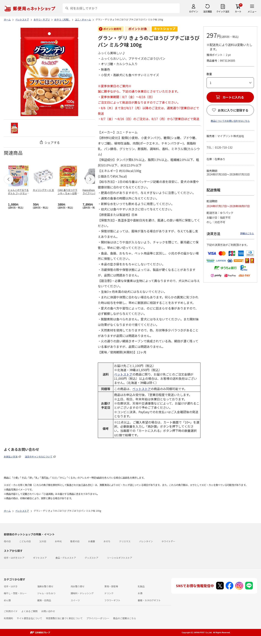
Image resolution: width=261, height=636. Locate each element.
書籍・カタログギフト (149, 600)
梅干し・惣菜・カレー (15, 593)
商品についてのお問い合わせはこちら (230, 120)
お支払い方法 (11, 456)
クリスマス (124, 541)
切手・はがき (11, 586)
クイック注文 (222, 11)
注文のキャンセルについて (38, 456)
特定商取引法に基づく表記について (64, 618)
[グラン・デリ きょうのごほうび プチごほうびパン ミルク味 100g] (14, 128)
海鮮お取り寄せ (45, 586)
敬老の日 (74, 541)
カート (238, 11)
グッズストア (91, 557)
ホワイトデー (168, 541)
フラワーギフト (112, 600)
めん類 (7, 600)
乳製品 (141, 586)
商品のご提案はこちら (124, 618)
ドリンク (108, 593)
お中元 (58, 541)
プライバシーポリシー (97, 618)
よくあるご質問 (29, 611)
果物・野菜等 (111, 586)
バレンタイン (146, 541)
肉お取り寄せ (77, 586)
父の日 (42, 541)
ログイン (193, 11)
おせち (107, 541)
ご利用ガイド (11, 611)
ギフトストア (40, 557)
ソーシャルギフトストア (119, 557)
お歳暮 (91, 541)
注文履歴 (207, 11)
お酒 (140, 593)
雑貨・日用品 (44, 600)
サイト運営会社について (29, 618)
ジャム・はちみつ (46, 593)
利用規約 (8, 618)
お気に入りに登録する (233, 110)
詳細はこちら (247, 233)
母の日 (7, 541)
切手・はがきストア (14, 557)
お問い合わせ (48, 611)
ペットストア (123, 374)
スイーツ (75, 600)
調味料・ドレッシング (82, 593)
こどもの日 (25, 541)
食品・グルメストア (65, 557)
